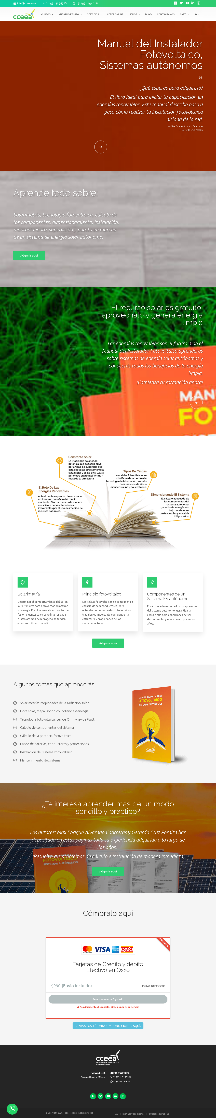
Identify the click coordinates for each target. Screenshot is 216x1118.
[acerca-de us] (100, 148)
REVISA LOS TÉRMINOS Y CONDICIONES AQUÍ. (108, 1025)
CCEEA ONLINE (115, 14)
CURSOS (46, 14)
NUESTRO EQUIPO (69, 14)
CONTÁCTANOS (165, 14)
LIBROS (133, 14)
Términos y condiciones (133, 1114)
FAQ (116, 1114)
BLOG (148, 14)
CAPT (183, 14)
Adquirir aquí (29, 255)
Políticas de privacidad (158, 1114)
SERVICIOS (93, 14)
